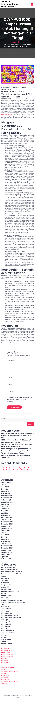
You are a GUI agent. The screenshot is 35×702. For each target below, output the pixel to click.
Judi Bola (4, 580)
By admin (16, 87)
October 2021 (6, 559)
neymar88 (5, 587)
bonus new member (8, 567)
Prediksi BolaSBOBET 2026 (10, 591)
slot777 (4, 637)
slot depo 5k (5, 626)
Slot (19, 42)
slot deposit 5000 (6, 650)
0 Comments (7, 89)
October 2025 (6, 500)
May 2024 (4, 537)
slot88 (3, 669)
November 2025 (7, 498)
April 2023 (5, 557)
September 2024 (7, 528)
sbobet (3, 593)
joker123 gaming (6, 652)
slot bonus (5, 611)
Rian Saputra (7, 468)
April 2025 (5, 513)
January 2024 (6, 544)
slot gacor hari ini (7, 631)
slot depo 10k (6, 622)
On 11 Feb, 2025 (5, 87)
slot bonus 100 (6, 613)
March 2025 (5, 515)
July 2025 (4, 506)
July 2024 (4, 533)
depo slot (4, 658)
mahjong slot (6, 585)
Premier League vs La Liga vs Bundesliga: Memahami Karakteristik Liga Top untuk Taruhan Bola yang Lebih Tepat (16, 451)
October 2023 (6, 550)
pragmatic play (5, 675)
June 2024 (5, 535)
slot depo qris (5, 677)
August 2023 (5, 554)
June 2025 (5, 509)
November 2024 (7, 524)
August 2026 (6, 482)
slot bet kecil (6, 609)
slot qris (4, 635)
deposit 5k (5, 578)
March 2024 (5, 541)
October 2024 (6, 526)
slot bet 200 (5, 607)
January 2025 (6, 519)
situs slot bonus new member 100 (13, 602)
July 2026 (4, 485)
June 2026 (5, 487)
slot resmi (4, 673)
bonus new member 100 (9, 569)
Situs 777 (4, 598)
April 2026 (5, 491)
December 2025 (7, 495)
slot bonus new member (9, 615)
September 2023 (7, 552)
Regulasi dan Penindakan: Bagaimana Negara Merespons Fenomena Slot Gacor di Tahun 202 (17, 436)
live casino (5, 583)
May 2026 (4, 489)
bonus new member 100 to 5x (11, 574)
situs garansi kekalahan (8, 667)
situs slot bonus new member (11, 600)
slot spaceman (5, 662)
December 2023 (7, 546)
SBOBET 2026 (6, 596)
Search (4, 419)
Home (14, 42)
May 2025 (4, 511)
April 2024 (5, 539)
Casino (3, 576)
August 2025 (5, 504)
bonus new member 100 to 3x (11, 572)
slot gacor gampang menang (9, 671)
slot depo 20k (6, 624)
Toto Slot (4, 641)
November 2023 (7, 548)
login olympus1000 (7, 114)
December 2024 (7, 522)
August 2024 (6, 530)
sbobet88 (4, 683)
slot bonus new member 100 (11, 617)
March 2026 (5, 493)
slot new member (7, 633)
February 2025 (6, 517)
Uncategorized (6, 644)
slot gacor (5, 628)
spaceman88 (6, 639)
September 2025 (7, 502)
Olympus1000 (6, 589)
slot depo (4, 620)
